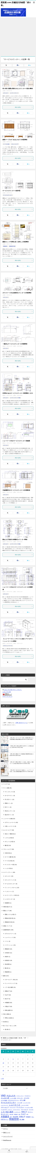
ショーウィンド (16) (10, 937)
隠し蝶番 (22, 1119)
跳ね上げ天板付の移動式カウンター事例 (15, 539)
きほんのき (11, 1095)
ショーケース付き (24, 1105)
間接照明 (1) (8, 972)
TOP (14, 1038)
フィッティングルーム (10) (12, 887)
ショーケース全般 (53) (9, 818)
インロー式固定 (13, 1098)
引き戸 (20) (8, 995)
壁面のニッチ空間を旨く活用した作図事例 (16, 241)
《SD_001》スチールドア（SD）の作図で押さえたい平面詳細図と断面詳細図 (22, 738)
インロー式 (5, 1098)
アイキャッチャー (20, 1095)
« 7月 (2, 1078)
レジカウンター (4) (10, 899)
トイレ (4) (7, 941)
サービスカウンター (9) (11, 883)
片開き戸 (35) (8, 1006)
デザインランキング (7, 696)
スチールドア (5, 1107)
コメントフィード (8, 1136)
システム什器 (19, 1102)
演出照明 (15, 1116)
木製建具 (5, 1116)
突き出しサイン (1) (10, 811)
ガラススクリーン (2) (10, 933)
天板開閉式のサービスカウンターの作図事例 (16, 490)
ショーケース (14, 1105)
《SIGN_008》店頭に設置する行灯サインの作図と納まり (21, 746)
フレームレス (24, 1109)
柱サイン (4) (8, 807)
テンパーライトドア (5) (11, 983)
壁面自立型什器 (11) (10, 918)
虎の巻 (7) (7, 1029)
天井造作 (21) (8, 952)
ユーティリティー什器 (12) (12, 895)
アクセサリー (28, 1095)
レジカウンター (17, 1112)
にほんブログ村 (7, 692)
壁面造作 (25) (8, 949)
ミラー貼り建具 (7, 1112)
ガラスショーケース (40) (11, 822)
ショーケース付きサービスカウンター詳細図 (16, 441)
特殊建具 (28, 1116)
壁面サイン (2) (9, 803)
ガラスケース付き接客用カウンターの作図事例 (17, 292)
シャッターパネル (26, 1102)
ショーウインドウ (4, 1105)
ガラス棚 (22, 1100)
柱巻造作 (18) (8, 960)
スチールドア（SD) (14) (11, 979)
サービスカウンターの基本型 (11, 190)
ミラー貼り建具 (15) (10, 987)
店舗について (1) (7, 926)
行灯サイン (4, 1119)
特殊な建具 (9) (9, 1010)
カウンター (5, 93)
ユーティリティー (14, 93)
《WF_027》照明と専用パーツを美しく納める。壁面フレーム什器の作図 (22, 762)
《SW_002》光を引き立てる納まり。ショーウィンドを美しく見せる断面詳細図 (22, 770)
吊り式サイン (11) (9, 799)
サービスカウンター (7, 195)
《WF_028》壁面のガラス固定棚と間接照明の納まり (22, 754)
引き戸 (23, 1114)
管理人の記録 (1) (9, 1018)
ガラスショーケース (7, 645)
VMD (3, 1095)
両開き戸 (24, 1112)
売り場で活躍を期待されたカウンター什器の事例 (18, 88)
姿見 (19, 1114)
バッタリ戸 (4, 1109)
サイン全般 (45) (7, 788)
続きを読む (18, 107)
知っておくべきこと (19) (9, 1025)
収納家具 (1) (8, 903)
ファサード (9, 1109)
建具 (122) (6, 975)
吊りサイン (30, 1112)
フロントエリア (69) (8, 849)
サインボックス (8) (10, 791)
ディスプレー (20, 1107)
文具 (27, 1114)
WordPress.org (7, 1140)
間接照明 (14, 1119)
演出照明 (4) (8, 964)
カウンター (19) (9, 876)
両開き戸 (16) (8, 991)
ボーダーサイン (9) (10, 795)
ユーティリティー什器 (15, 397)
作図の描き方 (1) (7, 906)
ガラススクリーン (13, 1100)
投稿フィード (6, 1132)
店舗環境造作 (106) (8, 929)
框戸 (11, 1116)
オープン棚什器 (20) (10, 857)
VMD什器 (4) (8, 853)
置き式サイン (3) (9, 814)
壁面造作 (5, 246)
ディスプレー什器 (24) (11, 864)
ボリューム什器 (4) (10, 841)
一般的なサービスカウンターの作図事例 (15, 344)
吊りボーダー (5, 1114)
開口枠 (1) (7, 968)
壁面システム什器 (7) (10, 914)
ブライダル (31, 1109)
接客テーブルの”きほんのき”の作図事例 (15, 139)
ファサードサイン (16, 1109)
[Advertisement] (18, 36)
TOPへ (26, 1151)
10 (3, 1063)
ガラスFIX (26, 1098)
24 (3, 1070)
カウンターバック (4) (10, 880)
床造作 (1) (7, 956)
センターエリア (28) (8, 830)
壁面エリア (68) (7, 910)
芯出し (32, 1116)
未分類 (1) (6, 1021)
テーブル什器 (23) (9, 860)
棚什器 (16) (8, 845)
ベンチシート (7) (9, 891)
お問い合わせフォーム (21, 722)
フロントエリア (14, 144)
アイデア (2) (6, 784)
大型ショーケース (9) (10, 826)
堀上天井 (11, 1114)
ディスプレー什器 (29, 1107)
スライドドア (13, 1107)
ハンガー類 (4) (9, 868)
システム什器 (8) (9, 837)
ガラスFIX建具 (4, 1100)
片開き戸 (22, 1117)
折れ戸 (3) (7, 998)
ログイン (5, 1128)
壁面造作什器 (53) (9, 922)
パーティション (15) (10, 945)
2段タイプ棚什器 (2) (10, 834)
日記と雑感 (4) (7, 1014)
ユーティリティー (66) (9, 872)
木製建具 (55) (8, 1002)
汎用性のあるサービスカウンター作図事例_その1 (18, 393)
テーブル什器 (6, 144)
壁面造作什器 (12, 246)
